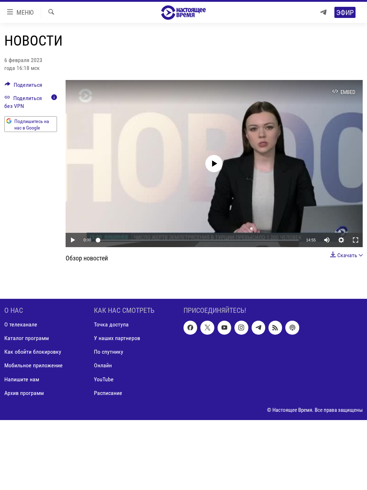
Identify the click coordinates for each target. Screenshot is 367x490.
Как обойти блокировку (32, 351)
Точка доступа (111, 324)
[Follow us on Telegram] (258, 327)
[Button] (23, 86)
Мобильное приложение (33, 365)
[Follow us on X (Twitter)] (207, 327)
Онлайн (103, 365)
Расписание (108, 392)
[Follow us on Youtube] (224, 327)
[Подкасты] (292, 327)
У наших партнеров (117, 338)
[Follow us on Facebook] (190, 327)
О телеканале (20, 324)
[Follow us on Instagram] (241, 327)
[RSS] (275, 327)
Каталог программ (26, 338)
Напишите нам (21, 379)
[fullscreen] (355, 240)
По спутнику (108, 351)
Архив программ (24, 392)
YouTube (104, 379)
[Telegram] (323, 12)
